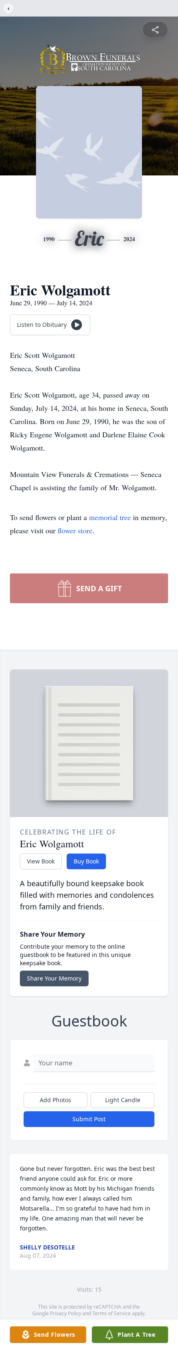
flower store (75, 530)
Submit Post (89, 1119)
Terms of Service (111, 1313)
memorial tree (110, 517)
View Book (41, 861)
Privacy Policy (65, 1313)
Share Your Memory (54, 978)
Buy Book (86, 861)
